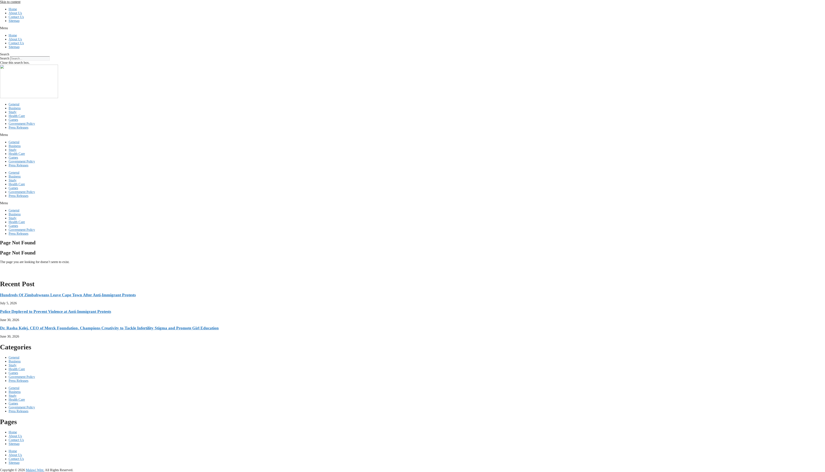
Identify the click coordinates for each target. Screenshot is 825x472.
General (14, 104)
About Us (15, 13)
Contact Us (16, 17)
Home (13, 9)
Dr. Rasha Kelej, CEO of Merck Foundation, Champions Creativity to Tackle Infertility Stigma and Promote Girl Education (109, 328)
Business (15, 108)
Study (13, 112)
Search (4, 58)
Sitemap (14, 21)
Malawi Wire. (35, 470)
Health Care (17, 116)
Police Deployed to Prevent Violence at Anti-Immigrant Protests (55, 311)
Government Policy (22, 123)
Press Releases (18, 127)
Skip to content (10, 2)
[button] (412, 28)
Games (13, 120)
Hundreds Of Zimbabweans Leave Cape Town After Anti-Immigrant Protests (68, 295)
